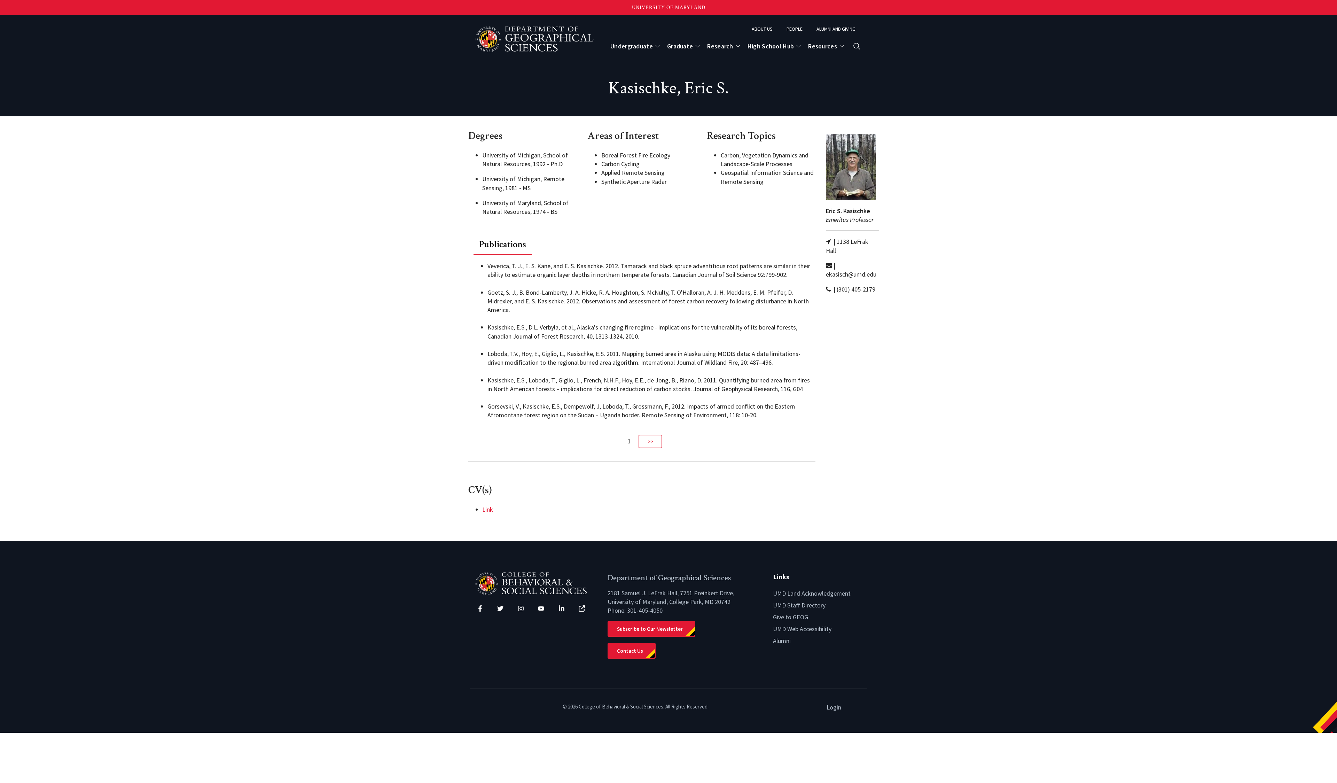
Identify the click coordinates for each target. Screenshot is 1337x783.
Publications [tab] (502, 244)
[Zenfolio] (582, 608)
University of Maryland (668, 7)
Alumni (782, 641)
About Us (762, 29)
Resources (822, 46)
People (795, 29)
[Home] (536, 583)
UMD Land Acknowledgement (812, 593)
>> (650, 441)
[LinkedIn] (561, 608)
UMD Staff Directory (799, 605)
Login (834, 707)
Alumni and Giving (835, 29)
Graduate (680, 46)
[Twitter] (500, 608)
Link (487, 509)
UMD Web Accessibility (802, 629)
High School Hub (771, 46)
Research (720, 46)
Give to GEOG (790, 617)
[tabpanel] (642, 352)
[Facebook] (480, 608)
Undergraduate (631, 46)
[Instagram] (521, 608)
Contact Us (630, 651)
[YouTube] (541, 608)
